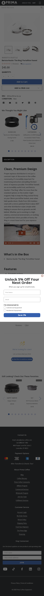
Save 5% (22, 315)
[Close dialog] (42, 276)
